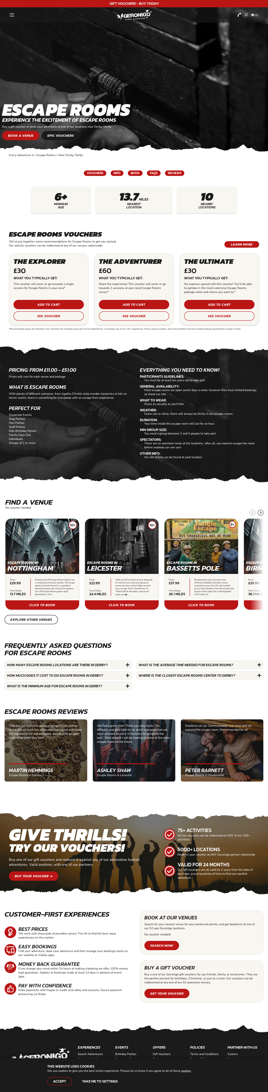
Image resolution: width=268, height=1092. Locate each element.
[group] (42, 564)
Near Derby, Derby (70, 155)
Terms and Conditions (204, 1054)
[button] (260, 513)
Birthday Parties (125, 1054)
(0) (257, 15)
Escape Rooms (46, 155)
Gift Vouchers (162, 1054)
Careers (233, 1054)
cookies (186, 1071)
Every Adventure (21, 155)
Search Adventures (90, 1054)
